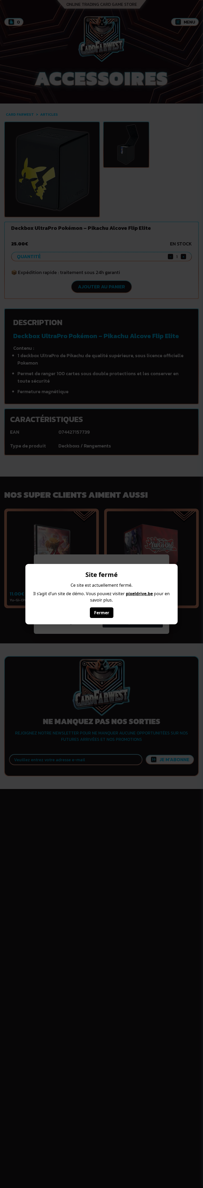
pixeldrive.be (139, 594)
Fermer (101, 613)
